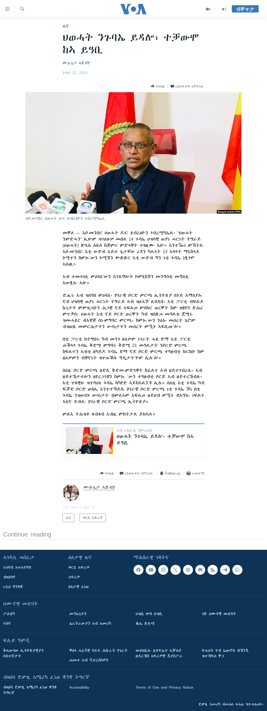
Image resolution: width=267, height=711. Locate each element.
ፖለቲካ (9, 614)
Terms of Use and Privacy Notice (164, 687)
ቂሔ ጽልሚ (145, 623)
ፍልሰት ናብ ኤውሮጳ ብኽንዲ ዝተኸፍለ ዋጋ (225, 653)
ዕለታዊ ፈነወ (78, 586)
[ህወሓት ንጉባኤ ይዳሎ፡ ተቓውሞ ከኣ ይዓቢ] (89, 440)
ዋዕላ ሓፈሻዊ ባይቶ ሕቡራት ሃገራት (98, 650)
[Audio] (224, 9)
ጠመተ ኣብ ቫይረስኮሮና (88, 660)
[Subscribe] (200, 570)
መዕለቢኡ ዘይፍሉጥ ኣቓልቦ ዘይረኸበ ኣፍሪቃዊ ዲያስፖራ (159, 653)
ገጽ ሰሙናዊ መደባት (219, 614)
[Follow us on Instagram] (163, 570)
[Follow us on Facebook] (138, 570)
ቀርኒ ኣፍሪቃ (78, 567)
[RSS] (212, 570)
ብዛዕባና (9, 577)
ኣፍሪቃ (74, 577)
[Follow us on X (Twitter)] (175, 570)
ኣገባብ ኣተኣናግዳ (17, 567)
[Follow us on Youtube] (151, 570)
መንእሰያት (78, 614)
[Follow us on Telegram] (225, 570)
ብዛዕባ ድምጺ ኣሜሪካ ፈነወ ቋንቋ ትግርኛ (30, 690)
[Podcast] (188, 570)
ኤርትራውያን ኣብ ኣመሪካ (90, 623)
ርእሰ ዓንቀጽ (13, 586)
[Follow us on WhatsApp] (237, 570)
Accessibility (79, 687)
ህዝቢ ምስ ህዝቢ (149, 614)
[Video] (208, 9)
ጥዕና (7, 623)
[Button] (157, 86)
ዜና (66, 26)
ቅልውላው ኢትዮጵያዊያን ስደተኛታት (23, 653)
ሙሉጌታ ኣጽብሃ (76, 63)
